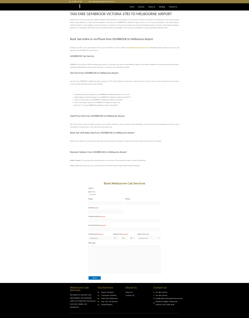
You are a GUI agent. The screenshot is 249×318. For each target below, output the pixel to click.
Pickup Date (96, 234)
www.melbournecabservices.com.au (137, 48)
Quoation (93, 194)
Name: (91, 199)
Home (132, 7)
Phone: (127, 199)
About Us (151, 7)
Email (93, 208)
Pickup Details (97, 216)
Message (92, 243)
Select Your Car (143, 234)
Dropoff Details (97, 225)
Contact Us (173, 7)
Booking (162, 7)
